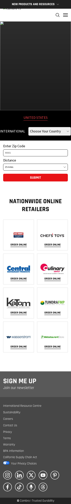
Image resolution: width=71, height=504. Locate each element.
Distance (9, 160)
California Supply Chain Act (20, 457)
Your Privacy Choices (24, 464)
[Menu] (65, 15)
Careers (8, 419)
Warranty (9, 445)
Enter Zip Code (14, 146)
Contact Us (10, 425)
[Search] (57, 15)
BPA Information (13, 451)
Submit (35, 177)
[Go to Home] (12, 15)
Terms (7, 438)
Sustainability (11, 412)
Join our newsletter (18, 387)
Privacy (7, 432)
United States (35, 117)
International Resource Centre (22, 406)
